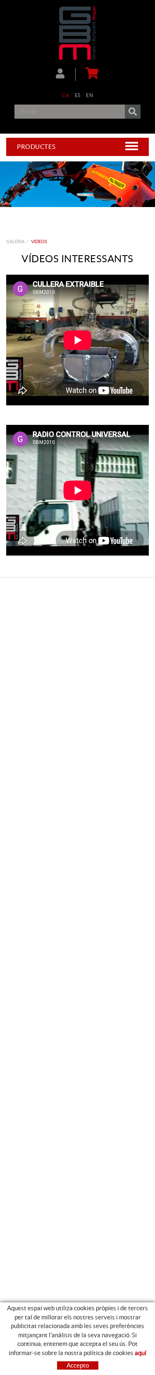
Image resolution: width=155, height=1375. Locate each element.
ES (78, 95)
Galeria (15, 241)
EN (89, 95)
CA (65, 95)
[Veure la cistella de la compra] (91, 74)
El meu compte (66, 74)
